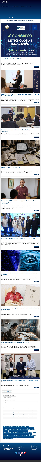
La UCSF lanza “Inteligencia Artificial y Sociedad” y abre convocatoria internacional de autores (20, 95)
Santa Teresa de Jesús (20, 436)
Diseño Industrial (25, 430)
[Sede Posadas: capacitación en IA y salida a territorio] (20, 117)
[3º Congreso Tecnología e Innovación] (20, 40)
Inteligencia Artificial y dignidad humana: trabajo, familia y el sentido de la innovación (20, 308)
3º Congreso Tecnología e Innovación (11, 58)
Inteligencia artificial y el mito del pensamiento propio (16, 342)
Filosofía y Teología (6, 433)
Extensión (22, 6)
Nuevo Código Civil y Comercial (8, 435)
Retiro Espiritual (10, 436)
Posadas (23, 435)
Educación (14, 432)
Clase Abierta (6, 429)
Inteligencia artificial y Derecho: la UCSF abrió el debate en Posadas (19, 380)
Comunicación (11, 429)
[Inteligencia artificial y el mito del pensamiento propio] (20, 330)
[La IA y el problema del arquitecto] (20, 153)
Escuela (22, 432)
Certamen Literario (24, 427)
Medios (31, 433)
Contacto (20, 449)
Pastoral (15, 435)
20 (18, 416)
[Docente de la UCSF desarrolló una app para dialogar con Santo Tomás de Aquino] (20, 188)
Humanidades (12, 433)
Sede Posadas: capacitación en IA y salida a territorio (15, 129)
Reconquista (33, 435)
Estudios (8, 6)
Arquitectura (16, 426)
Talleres (26, 436)
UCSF (12, 438)
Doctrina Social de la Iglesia (8, 432)
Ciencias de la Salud (31, 427)
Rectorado (5, 436)
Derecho (14, 430)
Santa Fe (15, 436)
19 (13, 416)
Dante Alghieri (6, 430)
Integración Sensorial (26, 433)
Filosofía (34, 432)
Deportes (10, 430)
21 (23, 416)
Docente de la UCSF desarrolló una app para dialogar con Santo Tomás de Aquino (18, 201)
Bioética (27, 426)
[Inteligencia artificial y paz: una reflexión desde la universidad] (20, 225)
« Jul (4, 422)
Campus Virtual (5, 12)
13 (18, 414)
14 (23, 414)
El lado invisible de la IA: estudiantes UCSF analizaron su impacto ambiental (19, 273)
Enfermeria (18, 432)
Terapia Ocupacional (31, 436)
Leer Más (36, 102)
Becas (19, 426)
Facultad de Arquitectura (28, 432)
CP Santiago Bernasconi (27, 429)
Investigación (15, 6)
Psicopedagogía (28, 435)
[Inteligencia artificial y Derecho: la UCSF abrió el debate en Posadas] (20, 366)
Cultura (33, 429)
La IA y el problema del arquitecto (10, 167)
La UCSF (3, 6)
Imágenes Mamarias (18, 433)
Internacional (29, 6)
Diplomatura (20, 430)
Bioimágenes (23, 426)
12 (13, 414)
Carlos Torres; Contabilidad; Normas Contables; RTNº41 (12, 427)
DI (16, 430)
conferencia (16, 429)
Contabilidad (20, 429)
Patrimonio (19, 435)
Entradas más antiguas (7, 391)
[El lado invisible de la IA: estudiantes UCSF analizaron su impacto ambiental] (20, 260)
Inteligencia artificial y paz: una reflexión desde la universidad (18, 238)
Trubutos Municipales (7, 438)
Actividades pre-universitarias (8, 426)
